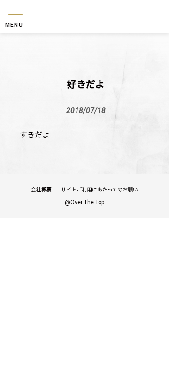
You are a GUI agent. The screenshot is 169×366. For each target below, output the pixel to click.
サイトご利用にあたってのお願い (99, 189)
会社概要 (41, 189)
